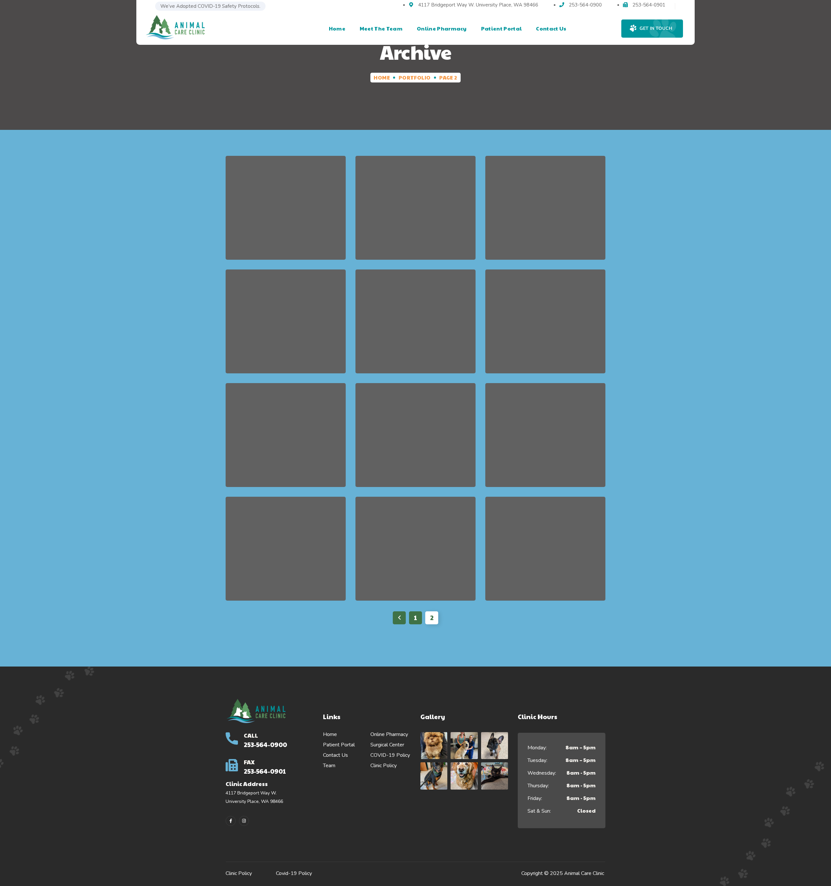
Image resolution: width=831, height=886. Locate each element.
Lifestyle (305, 236)
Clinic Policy (383, 765)
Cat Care (545, 326)
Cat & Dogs (268, 236)
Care (530, 577)
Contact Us (335, 755)
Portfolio (415, 77)
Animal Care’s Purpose (415, 553)
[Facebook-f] (231, 821)
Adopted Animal (415, 212)
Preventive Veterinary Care (545, 553)
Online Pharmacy (389, 734)
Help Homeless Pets (285, 212)
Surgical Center (387, 744)
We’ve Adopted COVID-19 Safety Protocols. (210, 6)
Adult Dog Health (286, 326)
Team (329, 765)
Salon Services (415, 439)
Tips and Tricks (415, 326)
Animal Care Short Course (545, 439)
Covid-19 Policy (294, 873)
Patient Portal (339, 744)
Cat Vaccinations (285, 439)
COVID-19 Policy (390, 755)
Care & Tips (404, 228)
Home (382, 77)
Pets (436, 228)
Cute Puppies (545, 212)
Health (556, 577)
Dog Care (285, 553)
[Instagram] (244, 821)
